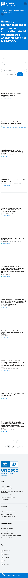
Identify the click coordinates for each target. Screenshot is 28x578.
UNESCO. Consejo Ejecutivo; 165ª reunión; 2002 (12, 394)
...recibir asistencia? (6, 486)
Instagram (6, 554)
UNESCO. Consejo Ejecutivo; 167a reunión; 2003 (12, 239)
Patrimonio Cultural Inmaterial (9, 5)
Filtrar (20, 74)
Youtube (6, 557)
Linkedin (6, 564)
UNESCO (3, 10)
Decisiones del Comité (7, 538)
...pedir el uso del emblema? (8, 497)
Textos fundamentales (7, 533)
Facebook (7, 550)
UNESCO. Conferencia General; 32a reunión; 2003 (13, 180)
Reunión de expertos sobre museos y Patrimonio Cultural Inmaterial (14, 122)
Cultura (10, 10)
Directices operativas (6, 531)
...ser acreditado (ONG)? (7, 495)
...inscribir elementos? (6, 488)
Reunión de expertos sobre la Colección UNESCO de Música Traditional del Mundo (11, 209)
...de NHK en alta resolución (8, 516)
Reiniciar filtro (10, 74)
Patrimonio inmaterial (19, 10)
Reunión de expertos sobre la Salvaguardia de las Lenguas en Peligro (12, 332)
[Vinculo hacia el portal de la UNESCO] (9, 3)
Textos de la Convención (7, 528)
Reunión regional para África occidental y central (11, 94)
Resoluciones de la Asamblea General (11, 535)
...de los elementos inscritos (8, 511)
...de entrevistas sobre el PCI (8, 514)
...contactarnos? (5, 499)
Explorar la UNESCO (13, 575)
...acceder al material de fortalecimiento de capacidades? (12, 491)
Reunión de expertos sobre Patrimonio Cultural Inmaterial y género (12, 151)
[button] (2, 15)
